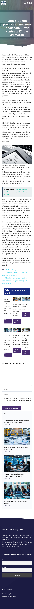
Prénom (4, 560)
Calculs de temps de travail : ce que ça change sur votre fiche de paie (7, 342)
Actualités (8, 270)
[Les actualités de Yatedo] (3, 3)
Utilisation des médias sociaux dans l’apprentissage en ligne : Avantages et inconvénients (14, 280)
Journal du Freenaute (9, 596)
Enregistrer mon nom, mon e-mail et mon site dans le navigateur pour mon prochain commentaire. (17, 400)
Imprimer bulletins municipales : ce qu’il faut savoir (16, 340)
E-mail (4, 567)
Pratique (14, 270)
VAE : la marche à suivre (25, 306)
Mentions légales (7, 594)
